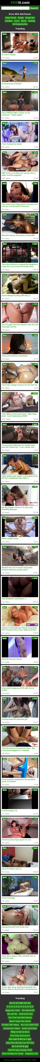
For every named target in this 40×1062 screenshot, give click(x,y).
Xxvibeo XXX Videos (10, 1025)
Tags (13, 1060)
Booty (23, 21)
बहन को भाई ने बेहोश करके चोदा (20, 1003)
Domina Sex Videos (12, 1028)
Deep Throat (11, 18)
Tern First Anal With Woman (20, 1017)
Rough (20, 18)
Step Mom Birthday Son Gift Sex (20, 1043)
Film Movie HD (28, 1010)
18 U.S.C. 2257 (30, 1060)
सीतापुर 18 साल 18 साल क (20, 1032)
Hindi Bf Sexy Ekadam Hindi (20, 1050)
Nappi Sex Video (13, 1010)
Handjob (8, 21)
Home (6, 1060)
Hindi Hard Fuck (26, 1014)
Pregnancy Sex (31, 1054)
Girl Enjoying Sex (20, 24)
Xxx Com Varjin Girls (29, 1025)
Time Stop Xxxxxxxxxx (20, 1035)
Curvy (16, 21)
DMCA (19, 1060)
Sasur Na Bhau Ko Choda (12, 1054)
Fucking (31, 21)
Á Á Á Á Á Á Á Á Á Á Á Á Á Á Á (20, 1007)
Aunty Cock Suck (29, 1028)
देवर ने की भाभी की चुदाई (20, 1046)
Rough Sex (29, 18)
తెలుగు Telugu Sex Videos (20, 1021)
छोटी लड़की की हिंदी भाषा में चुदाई (20, 1039)
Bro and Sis (12, 1014)
